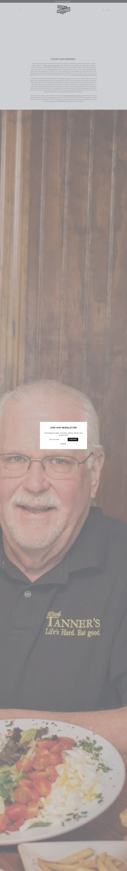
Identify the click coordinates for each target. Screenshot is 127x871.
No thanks (63, 443)
